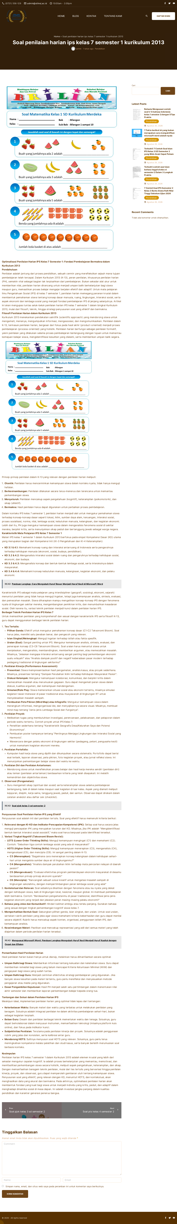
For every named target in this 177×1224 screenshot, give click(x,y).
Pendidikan (100, 49)
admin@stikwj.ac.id (37, 3)
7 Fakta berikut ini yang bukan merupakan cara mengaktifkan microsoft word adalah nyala (159, 133)
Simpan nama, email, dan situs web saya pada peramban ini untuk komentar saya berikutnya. (55, 1186)
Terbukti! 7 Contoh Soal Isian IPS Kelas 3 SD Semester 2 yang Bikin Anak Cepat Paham (159, 151)
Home (57, 36)
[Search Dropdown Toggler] (146, 16)
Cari (133, 85)
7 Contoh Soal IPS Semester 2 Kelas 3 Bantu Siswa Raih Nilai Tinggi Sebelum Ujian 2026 (159, 191)
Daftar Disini (163, 16)
